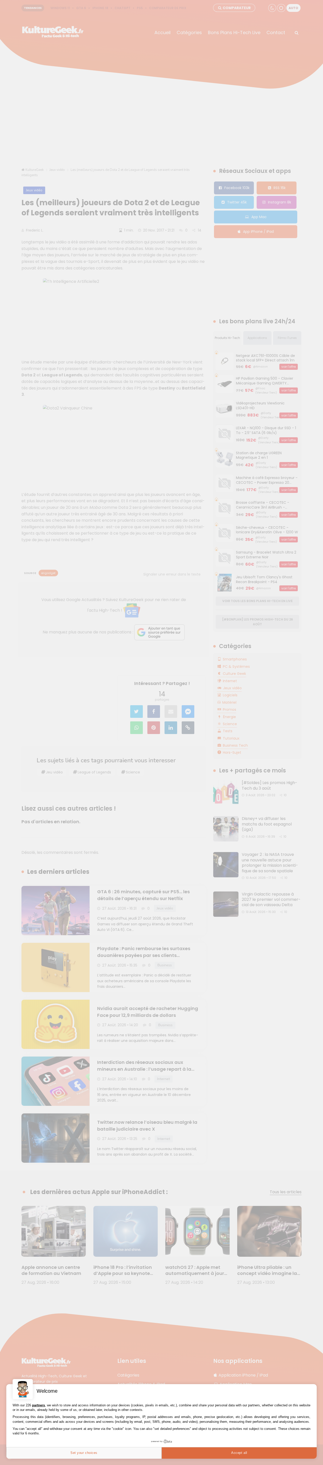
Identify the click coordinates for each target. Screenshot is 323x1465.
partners (38, 1405)
